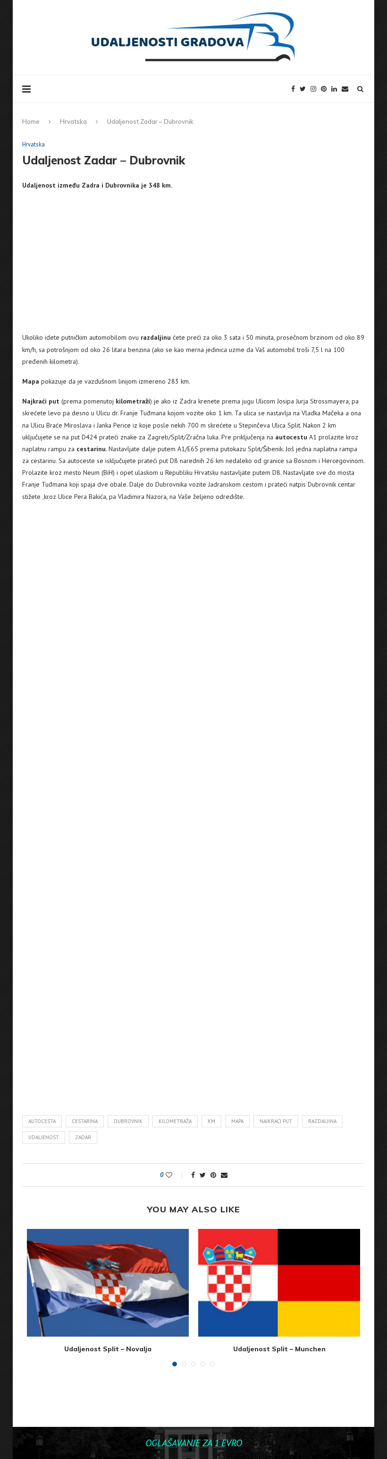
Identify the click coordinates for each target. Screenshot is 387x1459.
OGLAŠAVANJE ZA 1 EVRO (193, 1443)
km (211, 1121)
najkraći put (276, 1121)
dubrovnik (128, 1121)
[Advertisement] (193, 265)
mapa (237, 1121)
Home (31, 121)
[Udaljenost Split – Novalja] (108, 1283)
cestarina (85, 1121)
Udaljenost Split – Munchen (279, 1349)
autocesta (42, 1121)
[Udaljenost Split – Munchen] (279, 1283)
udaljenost (43, 1137)
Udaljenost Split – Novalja (107, 1349)
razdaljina (322, 1121)
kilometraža (175, 1121)
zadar (83, 1137)
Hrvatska (73, 121)
